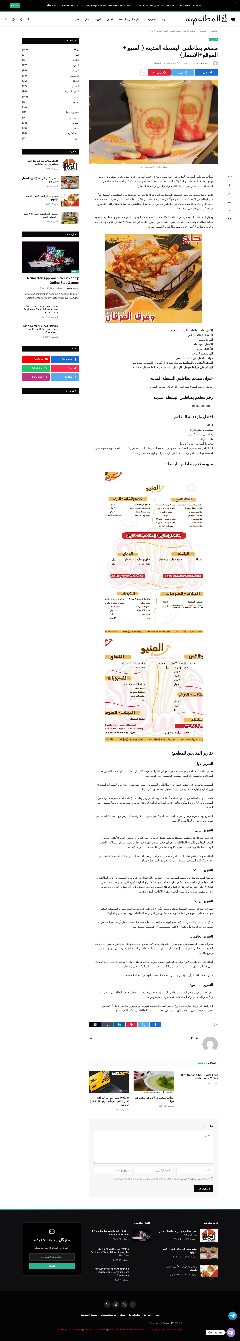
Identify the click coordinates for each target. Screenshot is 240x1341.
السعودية (152, 19)
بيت (163, 19)
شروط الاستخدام (108, 1315)
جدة (77, 107)
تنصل (122, 1315)
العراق (110, 19)
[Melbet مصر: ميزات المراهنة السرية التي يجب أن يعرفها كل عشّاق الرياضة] (109, 1082)
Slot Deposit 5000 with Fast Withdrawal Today (199, 1077)
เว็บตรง (128, 1329)
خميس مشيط (72, 112)
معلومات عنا (134, 1315)
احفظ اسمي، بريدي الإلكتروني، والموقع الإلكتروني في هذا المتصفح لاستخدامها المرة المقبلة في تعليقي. (161, 1178)
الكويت (98, 19)
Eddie (201, 63)
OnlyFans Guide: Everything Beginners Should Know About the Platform (41, 309)
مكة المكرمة (72, 133)
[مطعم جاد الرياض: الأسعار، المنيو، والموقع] (70, 200)
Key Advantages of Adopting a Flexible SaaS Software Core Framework (40, 329)
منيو (77, 138)
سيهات (75, 122)
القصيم (75, 86)
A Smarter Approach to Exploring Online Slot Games (53, 280)
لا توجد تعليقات (170, 63)
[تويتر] (229, 193)
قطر (77, 19)
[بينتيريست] (229, 210)
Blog (76, 49)
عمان (86, 19)
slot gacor (155, 1329)
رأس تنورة (74, 117)
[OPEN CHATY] (230, 1332)
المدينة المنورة (72, 91)
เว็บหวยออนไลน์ (140, 1329)
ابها (77, 54)
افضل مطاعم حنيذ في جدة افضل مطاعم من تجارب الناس (42, 162)
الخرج (76, 65)
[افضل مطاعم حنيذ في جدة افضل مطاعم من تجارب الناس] (70, 165)
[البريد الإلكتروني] (229, 218)
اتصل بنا (147, 1315)
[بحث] (6, 19)
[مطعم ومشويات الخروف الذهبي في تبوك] (154, 1082)
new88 (61, 1329)
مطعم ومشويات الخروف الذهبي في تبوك (154, 1099)
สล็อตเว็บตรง (101, 1329)
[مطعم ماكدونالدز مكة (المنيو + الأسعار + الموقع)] (70, 182)
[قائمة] (233, 19)
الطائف (75, 81)
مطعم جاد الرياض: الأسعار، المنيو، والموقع (42, 198)
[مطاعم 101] (206, 19)
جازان (76, 102)
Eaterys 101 (168, 1323)
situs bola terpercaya (172, 1329)
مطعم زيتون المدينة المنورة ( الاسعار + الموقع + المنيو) (41, 215)
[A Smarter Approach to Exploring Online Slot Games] (50, 257)
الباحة (76, 60)
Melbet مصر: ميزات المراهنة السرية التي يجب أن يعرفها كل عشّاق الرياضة (109, 1101)
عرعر (76, 128)
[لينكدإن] (229, 202)
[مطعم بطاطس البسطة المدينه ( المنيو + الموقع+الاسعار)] (153, 122)
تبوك (76, 96)
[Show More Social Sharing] (143, 72)
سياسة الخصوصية (89, 1315)
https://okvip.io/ (74, 1329)
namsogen (88, 1329)
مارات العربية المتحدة (129, 19)
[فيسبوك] (229, 185)
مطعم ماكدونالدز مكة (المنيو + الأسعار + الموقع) (40, 180)
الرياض (75, 70)
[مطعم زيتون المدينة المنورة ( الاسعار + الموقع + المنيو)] (70, 218)
